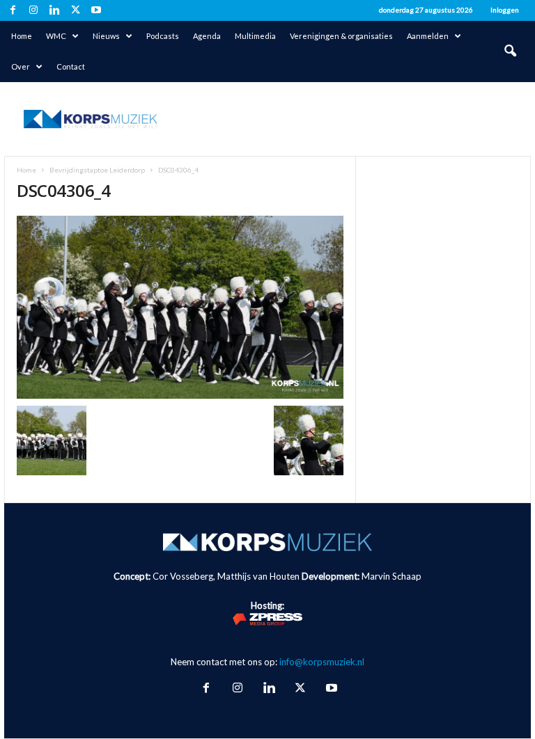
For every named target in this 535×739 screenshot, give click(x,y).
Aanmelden (428, 35)
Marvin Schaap (391, 576)
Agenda (207, 35)
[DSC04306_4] (180, 307)
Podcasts (162, 35)
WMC (56, 35)
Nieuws (106, 35)
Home (21, 35)
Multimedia (255, 35)
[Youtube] (96, 10)
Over (20, 66)
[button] (510, 51)
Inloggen (504, 10)
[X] (75, 10)
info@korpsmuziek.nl (321, 661)
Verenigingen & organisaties (341, 35)
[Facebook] (12, 10)
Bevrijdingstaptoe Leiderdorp (97, 170)
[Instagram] (33, 10)
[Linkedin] (54, 10)
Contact (70, 66)
